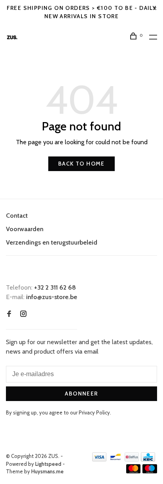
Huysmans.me (47, 471)
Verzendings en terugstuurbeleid (51, 242)
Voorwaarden (25, 229)
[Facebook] (9, 314)
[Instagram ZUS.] (23, 314)
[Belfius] (132, 459)
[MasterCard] (133, 471)
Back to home (81, 163)
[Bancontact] (115, 459)
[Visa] (99, 459)
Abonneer (81, 393)
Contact (17, 215)
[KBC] (148, 459)
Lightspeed (48, 464)
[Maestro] (149, 471)
